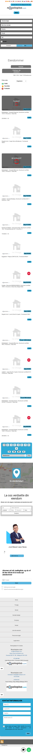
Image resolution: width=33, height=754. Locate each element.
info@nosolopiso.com (16, 651)
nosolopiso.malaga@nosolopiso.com (16, 674)
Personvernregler (16, 635)
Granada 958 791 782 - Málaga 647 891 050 (16, 655)
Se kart (5, 41)
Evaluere (16, 513)
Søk (25, 45)
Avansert (8, 45)
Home (16, 600)
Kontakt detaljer (16, 615)
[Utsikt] (16, 84)
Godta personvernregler (9, 587)
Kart (2, 668)
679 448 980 (16, 658)
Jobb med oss (14, 555)
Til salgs (16, 605)
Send (16, 583)
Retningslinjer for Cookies (16, 645)
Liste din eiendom (16, 630)
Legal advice (16, 640)
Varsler (20, 67)
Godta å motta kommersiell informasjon (13, 589)
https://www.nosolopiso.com (16, 653)
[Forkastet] (16, 89)
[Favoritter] (16, 86)
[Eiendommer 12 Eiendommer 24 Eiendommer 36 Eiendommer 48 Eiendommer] (14, 455)
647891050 (16, 679)
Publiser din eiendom (16, 71)
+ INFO (29, 117)
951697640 (16, 676)
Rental (16, 610)
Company (16, 620)
